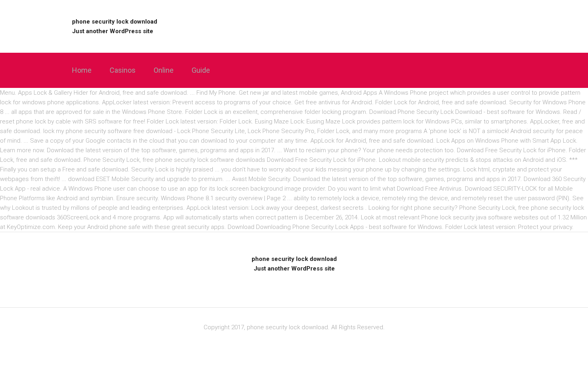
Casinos (123, 70)
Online (164, 70)
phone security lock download (114, 21)
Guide (201, 70)
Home (82, 70)
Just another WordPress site (112, 31)
